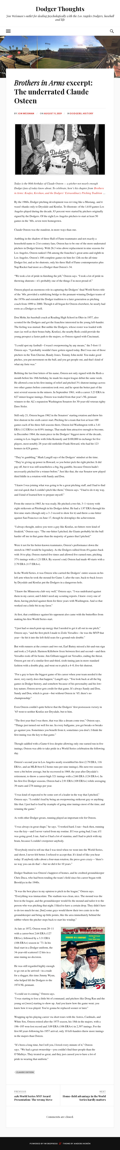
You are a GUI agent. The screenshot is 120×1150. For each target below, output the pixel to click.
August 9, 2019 (53, 113)
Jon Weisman (26, 113)
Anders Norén (82, 1143)
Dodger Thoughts (60, 9)
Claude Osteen (25, 1072)
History (88, 113)
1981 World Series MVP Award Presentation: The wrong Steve (33, 1097)
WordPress (51, 1143)
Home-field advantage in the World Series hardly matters (84, 1097)
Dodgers (76, 113)
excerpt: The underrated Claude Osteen (53, 91)
